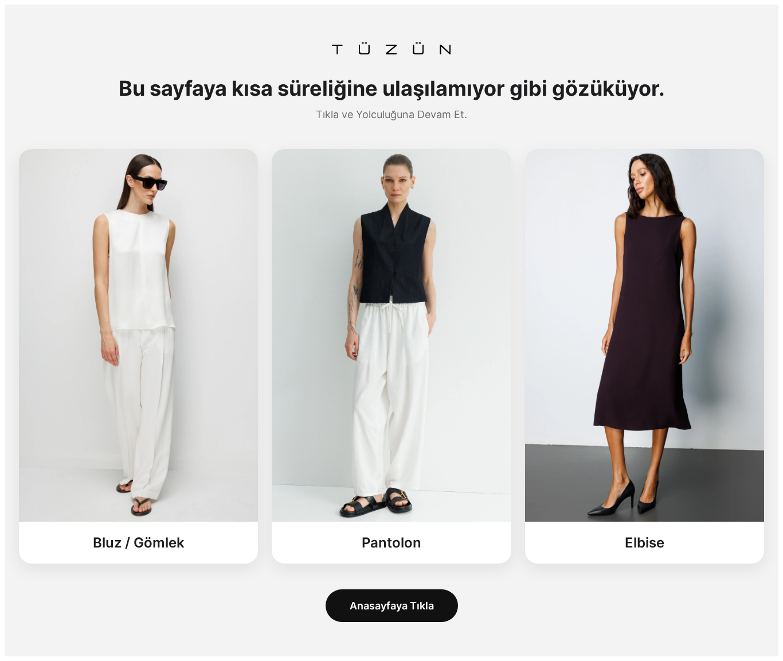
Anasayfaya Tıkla (392, 606)
